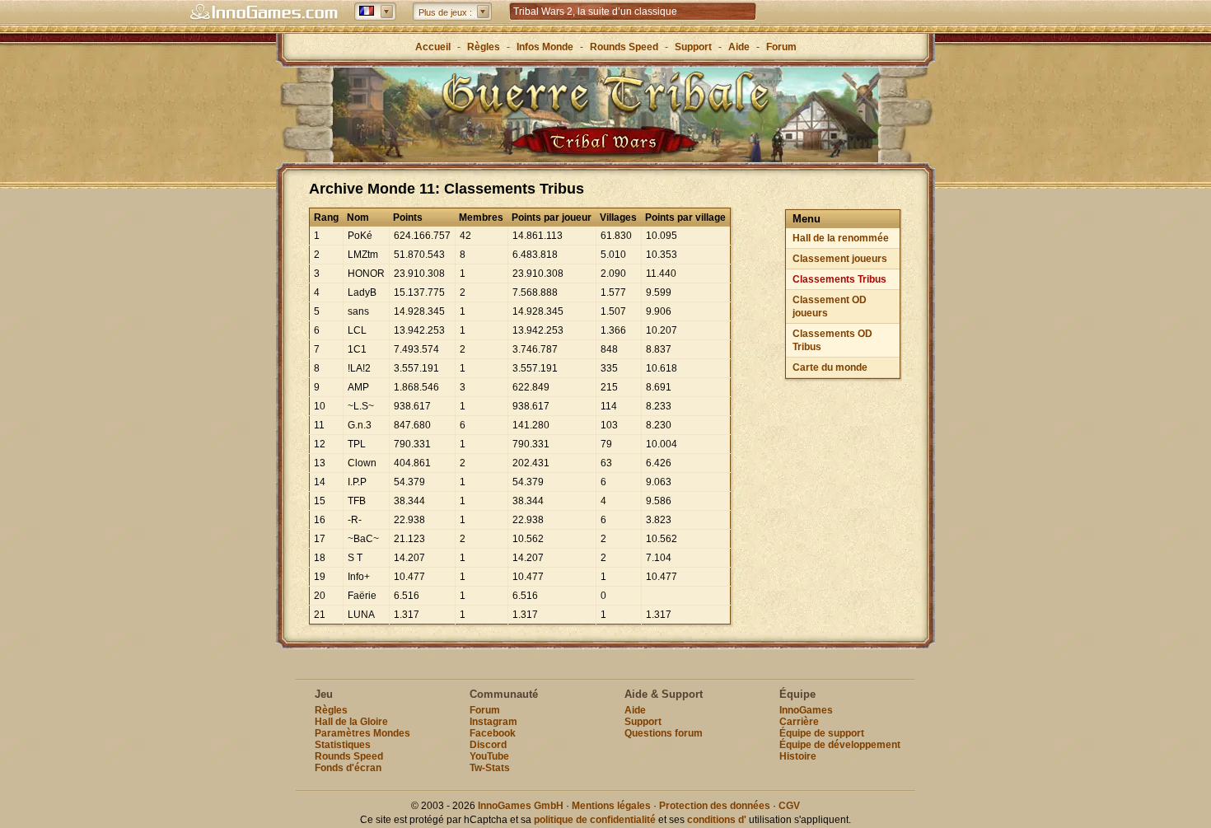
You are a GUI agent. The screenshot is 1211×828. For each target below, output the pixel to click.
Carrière (799, 721)
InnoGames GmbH (520, 806)
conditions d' (716, 820)
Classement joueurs (840, 258)
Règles (483, 47)
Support (693, 47)
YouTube (489, 756)
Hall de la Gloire (351, 721)
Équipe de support (821, 733)
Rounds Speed (624, 47)
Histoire (797, 756)
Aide (739, 47)
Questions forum (663, 733)
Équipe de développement (839, 745)
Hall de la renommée (841, 238)
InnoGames (806, 710)
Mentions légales (611, 806)
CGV (789, 806)
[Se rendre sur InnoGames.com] (263, 12)
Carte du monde (830, 367)
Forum (781, 47)
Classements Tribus (839, 279)
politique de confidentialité (595, 820)
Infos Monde (545, 47)
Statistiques (343, 745)
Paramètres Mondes (362, 733)
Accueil (433, 47)
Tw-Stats (490, 768)
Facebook (493, 733)
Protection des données (714, 806)
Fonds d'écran (348, 768)
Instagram (493, 721)
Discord (488, 745)
